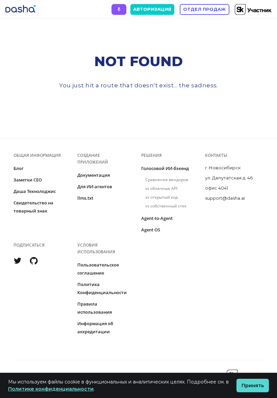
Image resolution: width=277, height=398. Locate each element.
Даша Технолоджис (35, 191)
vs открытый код (161, 197)
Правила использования (94, 308)
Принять (253, 385)
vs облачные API (161, 188)
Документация (93, 175)
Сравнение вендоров (166, 179)
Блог (19, 168)
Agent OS (150, 230)
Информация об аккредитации (95, 327)
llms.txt (85, 198)
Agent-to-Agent (157, 218)
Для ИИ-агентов (94, 186)
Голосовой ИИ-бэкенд (165, 168)
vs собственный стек (165, 206)
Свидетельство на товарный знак (33, 207)
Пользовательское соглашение (98, 269)
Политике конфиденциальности (51, 389)
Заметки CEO (28, 180)
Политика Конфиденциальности (102, 288)
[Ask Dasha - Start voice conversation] (118, 9)
